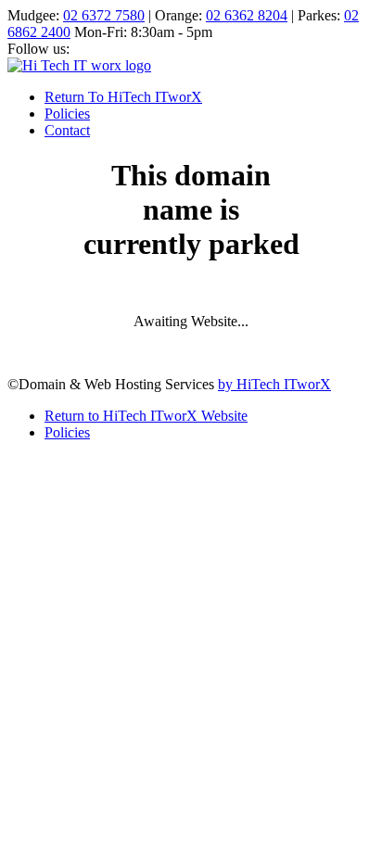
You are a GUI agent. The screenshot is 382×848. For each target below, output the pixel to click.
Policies (67, 113)
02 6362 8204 (246, 15)
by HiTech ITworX (274, 384)
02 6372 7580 (104, 15)
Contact (67, 130)
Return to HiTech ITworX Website (146, 416)
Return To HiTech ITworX (123, 97)
